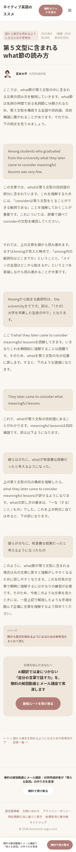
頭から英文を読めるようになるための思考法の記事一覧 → (43, 740)
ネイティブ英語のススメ (17, 10)
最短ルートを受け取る (38, 703)
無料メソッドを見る (50, 10)
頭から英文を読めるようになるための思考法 (20, 36)
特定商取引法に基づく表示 (25, 817)
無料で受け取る (38, 791)
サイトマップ (38, 822)
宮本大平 (21, 74)
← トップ (7, 740)
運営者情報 (12, 811)
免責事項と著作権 (56, 817)
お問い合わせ (31, 811)
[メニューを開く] (70, 10)
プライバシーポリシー (57, 811)
